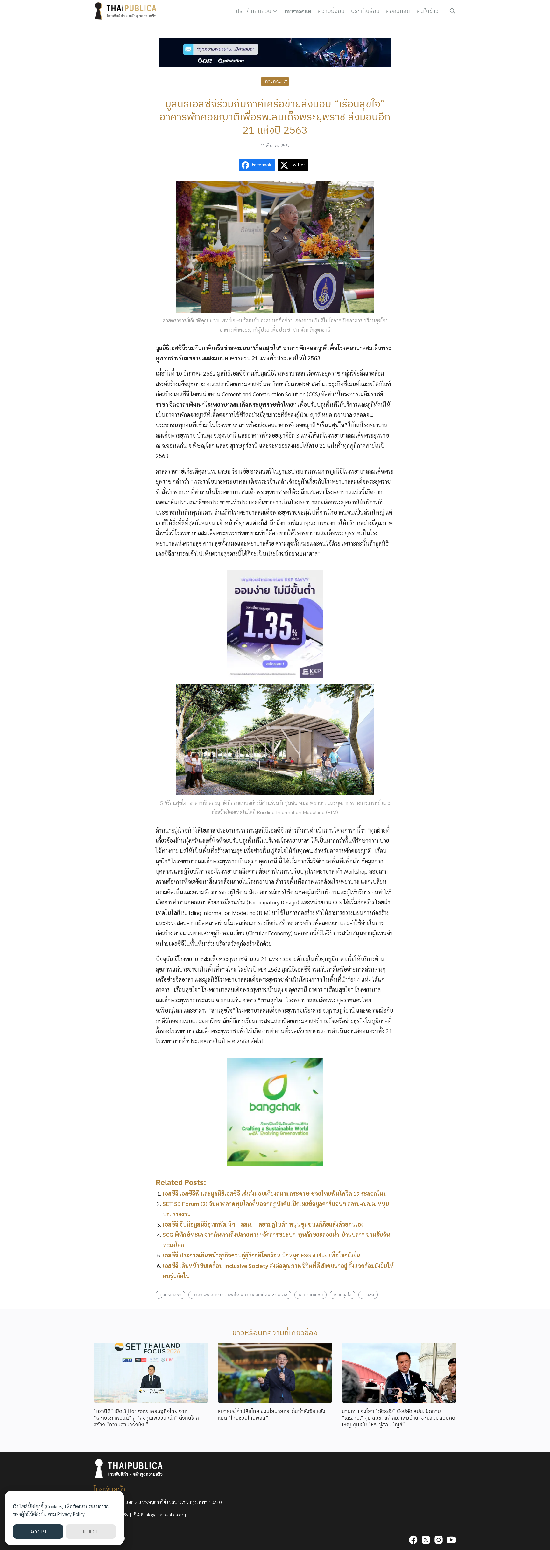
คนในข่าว (428, 11)
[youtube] (451, 1540)
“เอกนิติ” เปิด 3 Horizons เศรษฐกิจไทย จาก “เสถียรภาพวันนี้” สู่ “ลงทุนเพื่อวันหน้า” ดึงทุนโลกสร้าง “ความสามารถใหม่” (146, 1418)
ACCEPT (38, 1531)
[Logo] (127, 11)
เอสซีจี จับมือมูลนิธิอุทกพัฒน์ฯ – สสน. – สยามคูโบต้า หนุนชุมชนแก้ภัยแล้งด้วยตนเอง (263, 1224)
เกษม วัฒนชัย (311, 1294)
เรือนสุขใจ (342, 1294)
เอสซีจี (368, 1294)
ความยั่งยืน (331, 11)
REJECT (90, 1531)
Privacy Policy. (71, 1514)
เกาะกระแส (298, 11)
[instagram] (439, 1540)
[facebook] (413, 1540)
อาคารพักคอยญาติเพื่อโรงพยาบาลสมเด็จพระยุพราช (240, 1294)
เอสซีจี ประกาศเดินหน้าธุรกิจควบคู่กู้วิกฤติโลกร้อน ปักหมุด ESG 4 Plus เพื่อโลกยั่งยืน (261, 1255)
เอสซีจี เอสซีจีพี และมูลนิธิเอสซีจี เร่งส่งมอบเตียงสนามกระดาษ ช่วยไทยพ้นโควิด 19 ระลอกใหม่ (275, 1193)
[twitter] (426, 1540)
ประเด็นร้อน (365, 11)
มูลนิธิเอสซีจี (170, 1294)
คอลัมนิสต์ (398, 11)
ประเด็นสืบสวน (253, 11)
